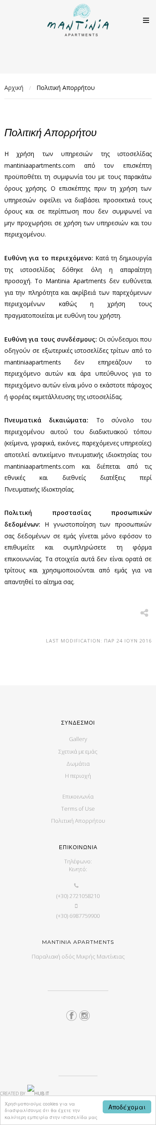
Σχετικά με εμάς (78, 751)
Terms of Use (78, 808)
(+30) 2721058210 (78, 896)
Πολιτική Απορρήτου (78, 821)
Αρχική (13, 87)
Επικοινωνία (78, 796)
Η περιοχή (78, 776)
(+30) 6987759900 (78, 916)
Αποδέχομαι (127, 1107)
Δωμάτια (78, 763)
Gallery (78, 739)
